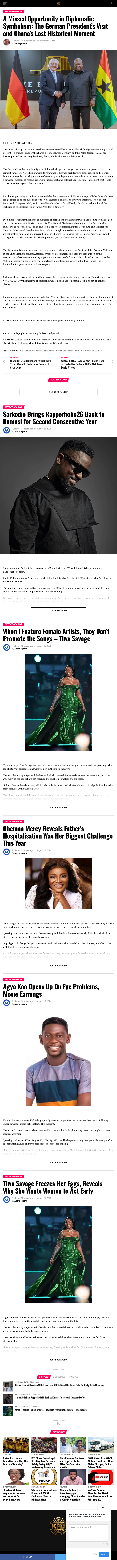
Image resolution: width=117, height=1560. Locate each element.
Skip (95, 1554)
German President (46, 351)
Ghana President (65, 351)
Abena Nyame (20, 431)
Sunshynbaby (20, 43)
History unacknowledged (89, 351)
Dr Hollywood (28, 351)
